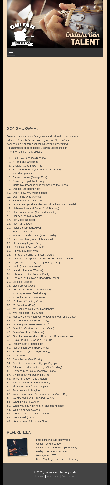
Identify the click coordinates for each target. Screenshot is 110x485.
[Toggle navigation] (11, 52)
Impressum (53, 476)
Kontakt (39, 476)
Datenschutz (68, 476)
